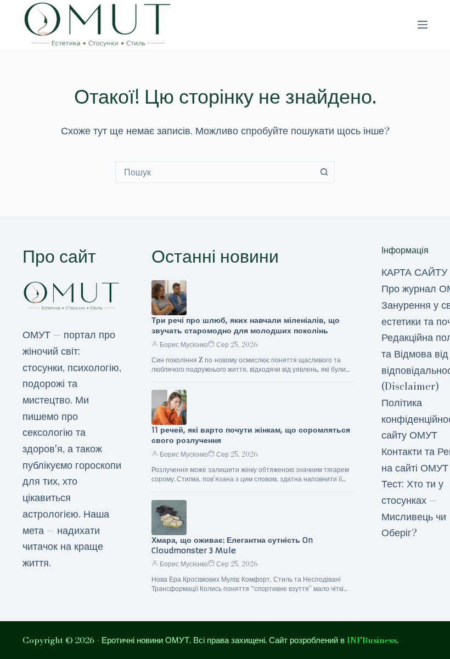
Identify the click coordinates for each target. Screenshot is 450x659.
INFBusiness (372, 640)
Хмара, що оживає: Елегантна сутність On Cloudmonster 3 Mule (232, 545)
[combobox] (214, 172)
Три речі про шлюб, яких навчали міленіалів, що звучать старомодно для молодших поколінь (245, 325)
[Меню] (423, 25)
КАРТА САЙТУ (414, 272)
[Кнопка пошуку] (323, 172)
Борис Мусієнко (184, 344)
